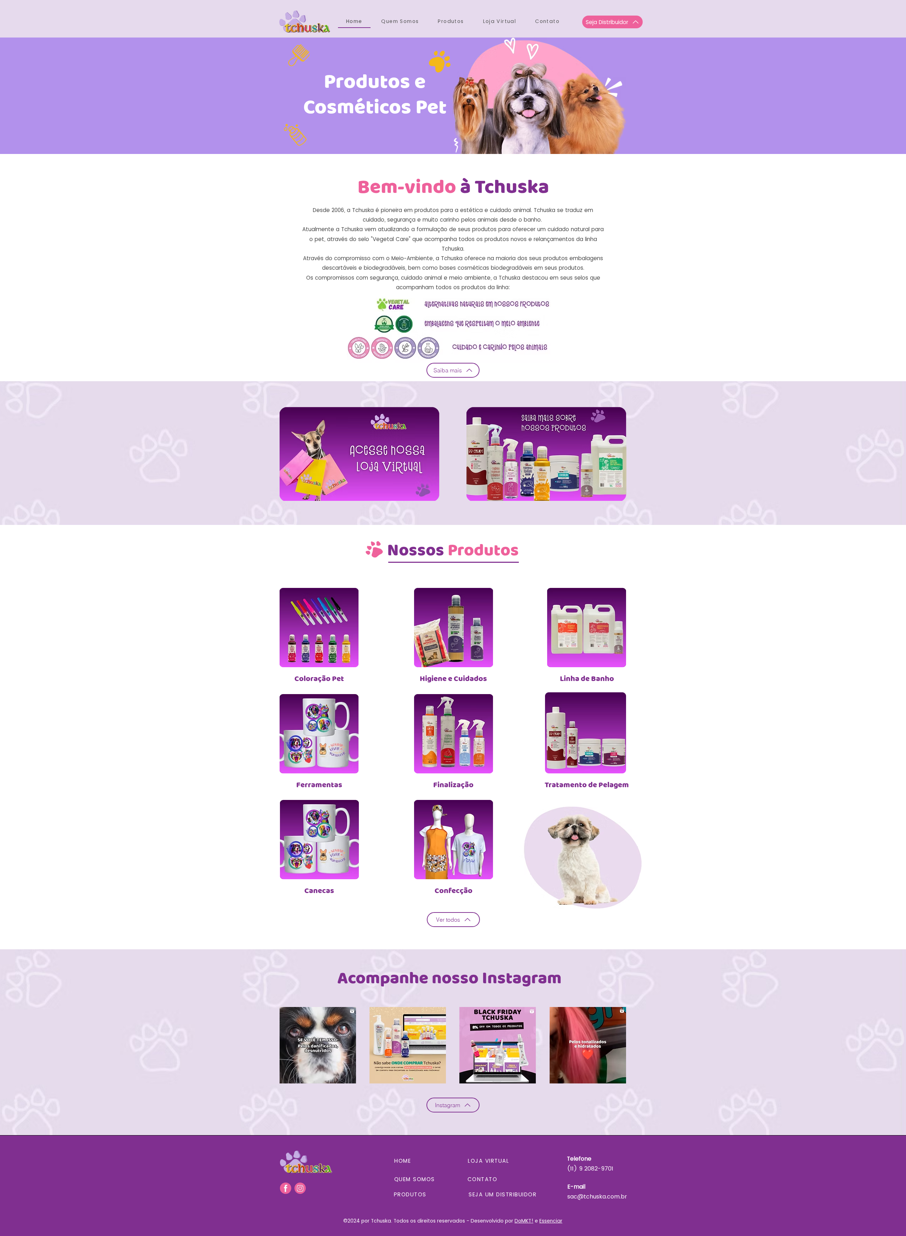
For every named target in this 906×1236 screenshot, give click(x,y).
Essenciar (550, 1220)
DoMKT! (524, 1220)
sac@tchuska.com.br (597, 1196)
